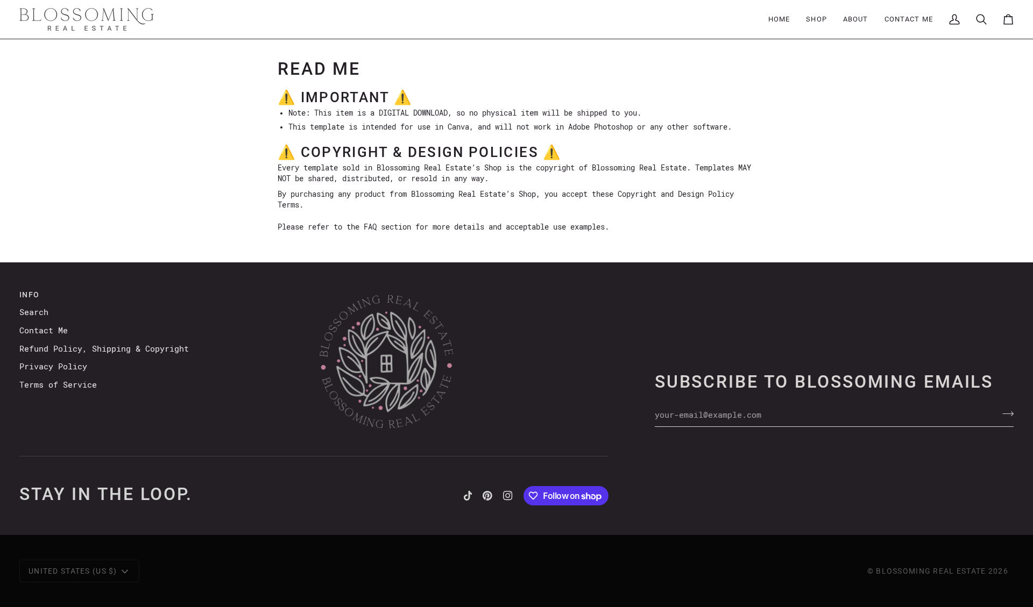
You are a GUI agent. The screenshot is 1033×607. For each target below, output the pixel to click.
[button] (816, 19)
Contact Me (43, 330)
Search (33, 312)
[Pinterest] (487, 496)
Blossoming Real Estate (931, 571)
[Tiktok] (468, 496)
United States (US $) (73, 571)
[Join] (1005, 414)
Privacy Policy (53, 367)
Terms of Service (58, 385)
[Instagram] (508, 496)
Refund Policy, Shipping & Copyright (104, 349)
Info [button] (29, 294)
